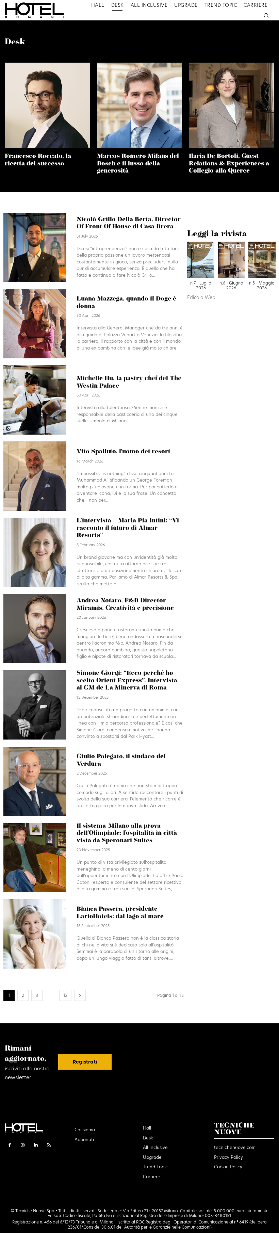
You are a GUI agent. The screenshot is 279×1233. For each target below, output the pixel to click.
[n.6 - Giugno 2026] (231, 261)
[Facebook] (10, 1145)
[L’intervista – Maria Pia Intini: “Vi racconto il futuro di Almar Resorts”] (34, 552)
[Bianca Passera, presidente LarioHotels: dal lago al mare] (34, 934)
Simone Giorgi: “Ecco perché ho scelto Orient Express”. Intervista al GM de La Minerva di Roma (127, 680)
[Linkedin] (36, 1145)
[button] (266, 15)
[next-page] (80, 995)
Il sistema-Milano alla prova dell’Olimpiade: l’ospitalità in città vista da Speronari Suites (127, 833)
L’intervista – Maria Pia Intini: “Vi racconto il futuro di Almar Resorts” (128, 528)
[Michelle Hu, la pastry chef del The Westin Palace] (34, 400)
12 (65, 995)
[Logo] (41, 10)
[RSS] (49, 1145)
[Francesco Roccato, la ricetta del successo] (47, 105)
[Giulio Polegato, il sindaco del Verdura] (34, 781)
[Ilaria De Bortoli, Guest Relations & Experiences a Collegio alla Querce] (231, 105)
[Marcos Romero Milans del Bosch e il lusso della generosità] (139, 105)
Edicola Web (201, 297)
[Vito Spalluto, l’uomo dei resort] (34, 476)
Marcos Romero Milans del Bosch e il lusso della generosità (138, 163)
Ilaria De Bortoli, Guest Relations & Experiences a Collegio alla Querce (229, 163)
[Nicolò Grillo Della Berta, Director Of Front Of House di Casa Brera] (34, 247)
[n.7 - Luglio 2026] (200, 261)
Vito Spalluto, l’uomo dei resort (123, 452)
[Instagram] (23, 1145)
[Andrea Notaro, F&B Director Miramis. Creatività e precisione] (34, 628)
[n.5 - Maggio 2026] (262, 261)
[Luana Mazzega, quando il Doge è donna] (34, 323)
